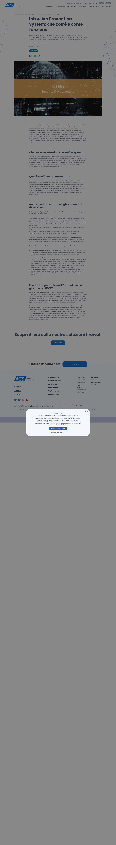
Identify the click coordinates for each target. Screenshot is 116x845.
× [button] (87, 411)
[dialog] (58, 422)
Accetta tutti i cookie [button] (58, 428)
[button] (58, 433)
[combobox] (85, 411)
